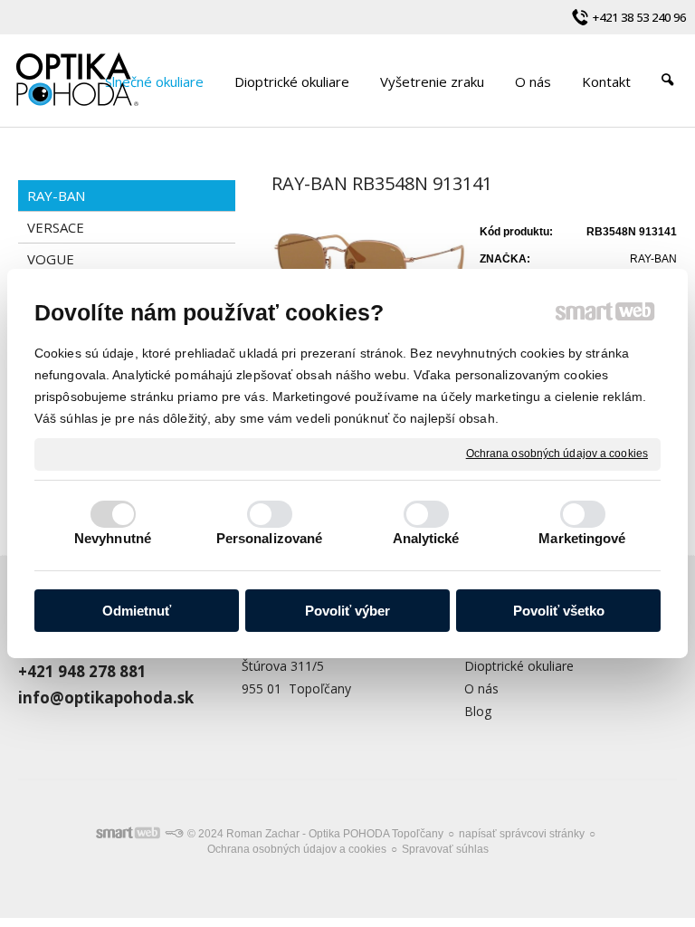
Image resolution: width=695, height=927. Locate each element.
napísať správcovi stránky (522, 833)
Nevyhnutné (112, 538)
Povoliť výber (347, 610)
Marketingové (581, 538)
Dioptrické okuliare (519, 665)
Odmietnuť (136, 610)
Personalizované (269, 538)
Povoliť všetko (559, 610)
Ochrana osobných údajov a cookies (557, 453)
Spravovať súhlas (445, 849)
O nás (481, 688)
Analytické (426, 538)
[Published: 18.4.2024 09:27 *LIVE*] (174, 833)
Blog (477, 711)
